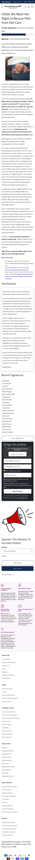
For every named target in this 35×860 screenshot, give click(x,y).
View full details (7, 574)
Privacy (4, 692)
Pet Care (5, 802)
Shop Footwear (7, 760)
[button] (25, 7)
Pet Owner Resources (9, 796)
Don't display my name (13, 471)
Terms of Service (23, 498)
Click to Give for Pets (8, 712)
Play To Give (17, 2)
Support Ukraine (7, 835)
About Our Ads (6, 701)
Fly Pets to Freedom (8, 832)
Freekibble (5, 728)
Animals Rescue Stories (9, 786)
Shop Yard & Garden (8, 767)
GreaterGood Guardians (20, 448)
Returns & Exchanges (8, 662)
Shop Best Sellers (7, 751)
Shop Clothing (6, 757)
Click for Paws (6, 724)
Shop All (4, 747)
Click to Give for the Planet (10, 718)
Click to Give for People (9, 715)
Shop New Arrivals (8, 776)
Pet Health (5, 799)
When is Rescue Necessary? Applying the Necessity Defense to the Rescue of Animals (19, 276)
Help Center (6, 659)
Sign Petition (17, 491)
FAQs (3, 669)
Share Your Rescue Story (10, 812)
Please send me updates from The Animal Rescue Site (16, 480)
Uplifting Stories (7, 806)
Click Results (6, 678)
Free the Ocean (7, 731)
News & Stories (29, 2)
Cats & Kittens (6, 790)
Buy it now (17, 569)
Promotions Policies (8, 695)
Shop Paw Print (7, 754)
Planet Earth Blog (7, 809)
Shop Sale (5, 773)
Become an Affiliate (8, 675)
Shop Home (6, 763)
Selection (4, 547)
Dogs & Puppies (7, 793)
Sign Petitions (6, 2)
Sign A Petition (7, 737)
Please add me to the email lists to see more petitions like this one (17, 485)
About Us (5, 672)
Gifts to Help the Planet (9, 825)
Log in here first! (17, 454)
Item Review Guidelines (9, 698)
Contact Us (5, 665)
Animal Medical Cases (9, 829)
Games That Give (7, 734)
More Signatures (18, 438)
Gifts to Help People (8, 822)
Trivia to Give (6, 721)
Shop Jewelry (6, 770)
